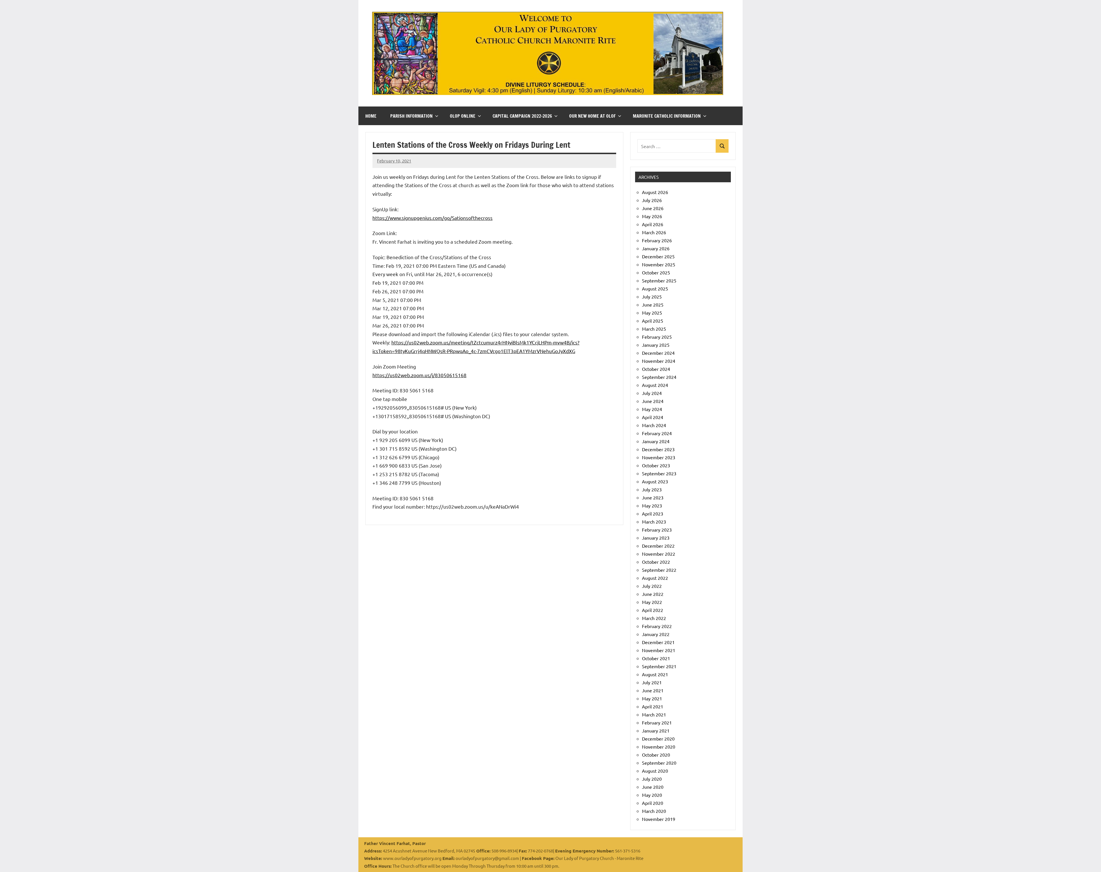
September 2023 (659, 473)
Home (370, 116)
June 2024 (652, 401)
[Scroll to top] (1089, 860)
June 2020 (652, 787)
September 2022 (659, 570)
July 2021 (652, 682)
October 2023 (656, 465)
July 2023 (652, 489)
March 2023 (654, 521)
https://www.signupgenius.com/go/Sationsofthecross (432, 218)
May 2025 (652, 312)
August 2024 (655, 385)
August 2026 (655, 192)
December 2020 (658, 738)
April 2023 (652, 513)
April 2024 (652, 417)
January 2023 (655, 537)
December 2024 (658, 353)
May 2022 (652, 602)
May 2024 (652, 409)
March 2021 (654, 714)
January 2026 (655, 248)
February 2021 (657, 722)
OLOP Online (462, 116)
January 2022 (655, 634)
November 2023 (658, 457)
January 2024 (655, 441)
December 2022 (658, 546)
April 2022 (652, 610)
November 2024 (658, 361)
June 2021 (652, 690)
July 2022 (652, 586)
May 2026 (652, 216)
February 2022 (657, 626)
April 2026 (652, 224)
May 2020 (652, 795)
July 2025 (652, 296)
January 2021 (655, 730)
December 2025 (658, 256)
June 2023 (652, 497)
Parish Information (411, 116)
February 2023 (657, 529)
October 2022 (656, 562)
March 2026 (654, 232)
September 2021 (659, 666)
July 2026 (652, 200)
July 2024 (652, 393)
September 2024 (659, 377)
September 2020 (659, 763)
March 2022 (654, 618)
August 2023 (655, 481)
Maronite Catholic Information (667, 116)
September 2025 (659, 280)
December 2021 (658, 642)
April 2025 (652, 320)
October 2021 (656, 658)
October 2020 (656, 754)
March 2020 (654, 811)
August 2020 (655, 771)
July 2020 (652, 779)
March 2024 (654, 425)
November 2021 (658, 650)
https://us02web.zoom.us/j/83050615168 (419, 375)
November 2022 (658, 554)
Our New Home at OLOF (592, 116)
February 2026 (657, 240)
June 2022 (652, 594)
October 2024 (656, 369)
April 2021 (652, 706)
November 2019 (658, 819)
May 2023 (652, 505)
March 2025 (654, 329)
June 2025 (652, 304)
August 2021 (655, 674)
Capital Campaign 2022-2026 (522, 116)
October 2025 (656, 272)
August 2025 (655, 288)
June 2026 (652, 208)
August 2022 (655, 578)
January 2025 (655, 345)
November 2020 (658, 746)
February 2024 (657, 433)
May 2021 (652, 698)
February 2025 (657, 337)
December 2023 (658, 449)
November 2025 (658, 264)
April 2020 (652, 803)
